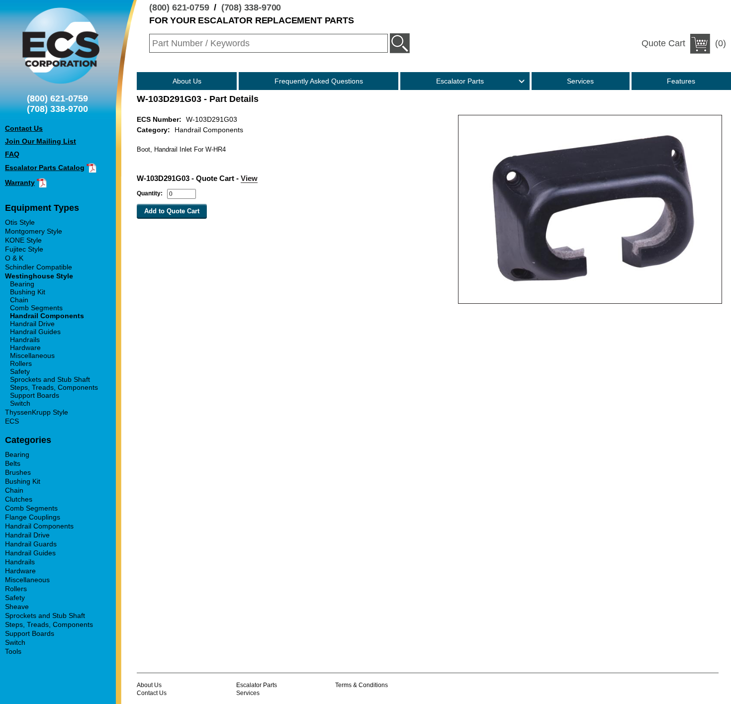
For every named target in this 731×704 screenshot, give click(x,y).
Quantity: (150, 193)
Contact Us (152, 693)
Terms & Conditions (361, 685)
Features (681, 81)
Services (580, 81)
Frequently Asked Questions (318, 81)
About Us (187, 81)
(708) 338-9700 (251, 7)
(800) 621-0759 (179, 7)
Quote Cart (663, 43)
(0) (683, 43)
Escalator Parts (460, 81)
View (249, 178)
